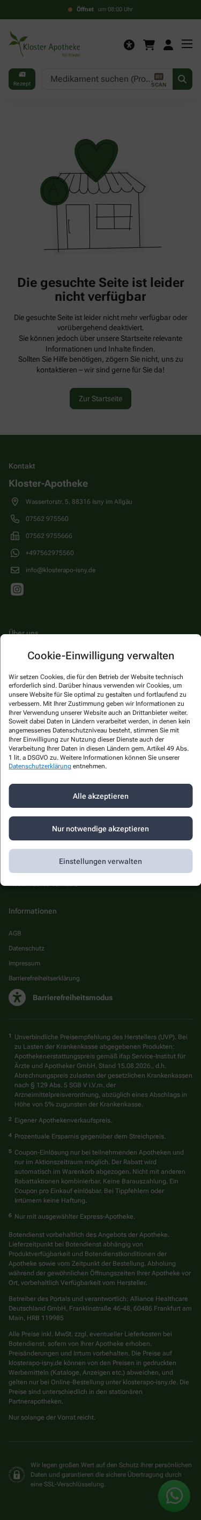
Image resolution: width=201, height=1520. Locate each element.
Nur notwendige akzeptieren (100, 828)
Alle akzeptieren (101, 796)
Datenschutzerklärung (40, 766)
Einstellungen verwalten (100, 861)
